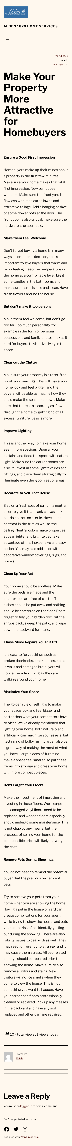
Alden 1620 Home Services (31, 26)
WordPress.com (29, 1136)
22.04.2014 (61, 56)
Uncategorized (60, 64)
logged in (26, 1106)
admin (19, 1057)
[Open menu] (8, 39)
